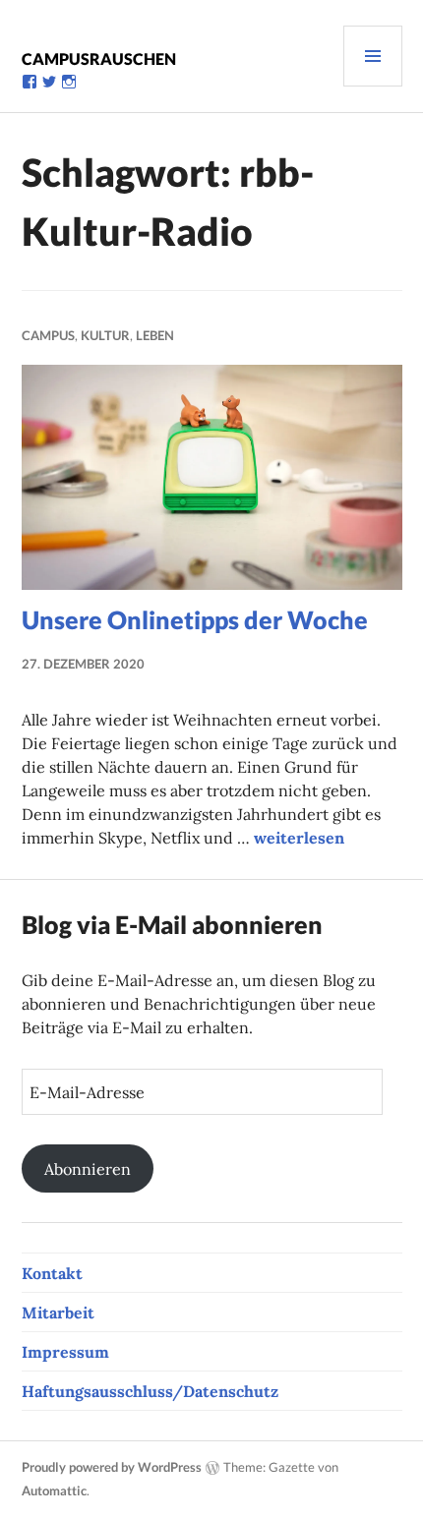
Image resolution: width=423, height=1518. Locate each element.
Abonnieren (87, 1169)
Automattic (54, 1490)
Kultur (105, 335)
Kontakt (52, 1273)
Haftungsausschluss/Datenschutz (150, 1391)
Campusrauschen (99, 58)
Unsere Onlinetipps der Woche (195, 619)
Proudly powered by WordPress (112, 1467)
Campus (48, 335)
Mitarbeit (58, 1312)
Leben (155, 335)
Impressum (65, 1352)
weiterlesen (299, 837)
